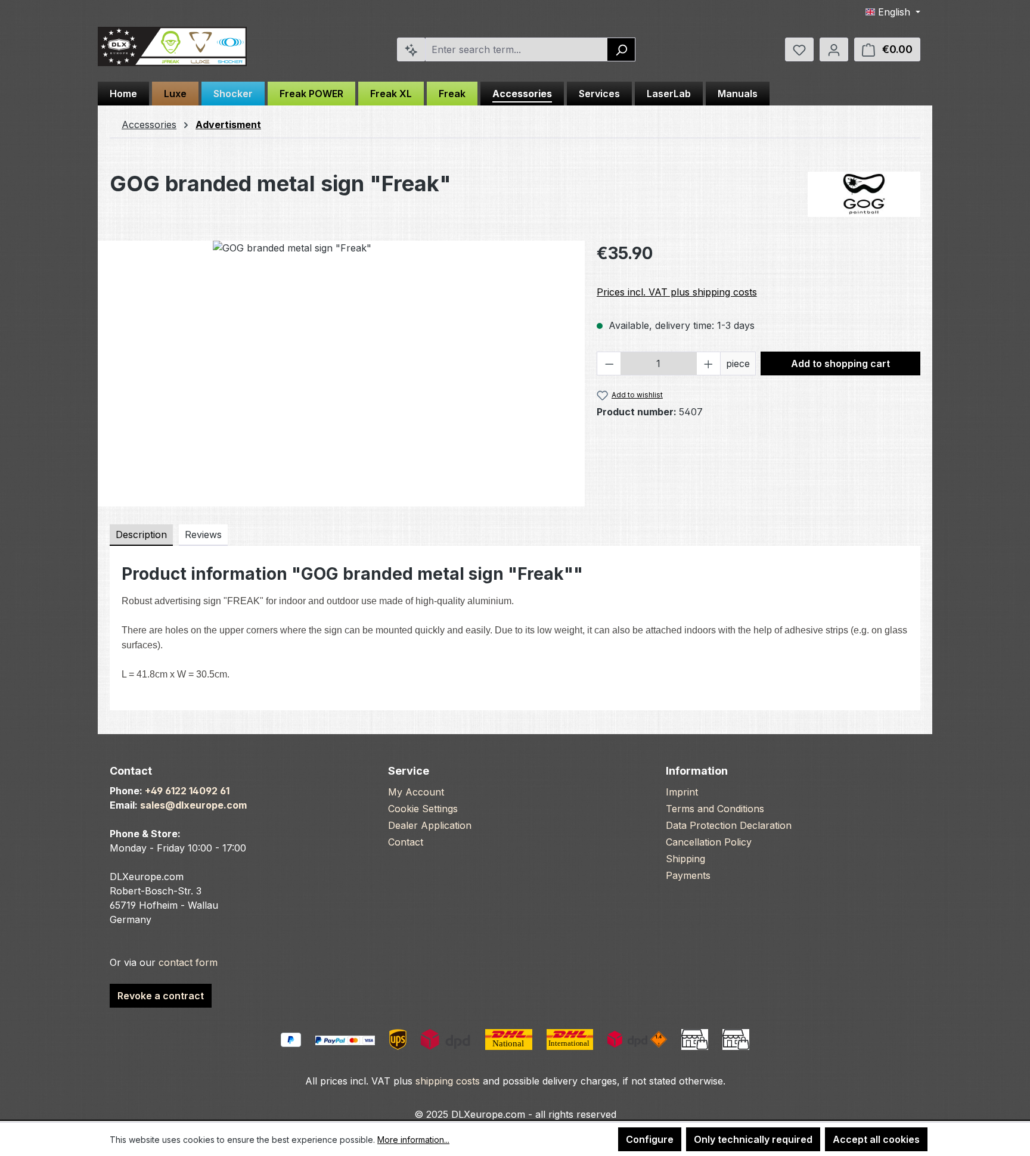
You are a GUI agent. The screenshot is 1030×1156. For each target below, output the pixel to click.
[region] (341, 369)
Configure (650, 1139)
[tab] (141, 535)
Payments (688, 875)
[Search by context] (411, 49)
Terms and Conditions (715, 809)
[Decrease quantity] (609, 363)
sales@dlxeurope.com (193, 805)
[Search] (621, 49)
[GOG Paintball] (864, 194)
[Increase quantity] (708, 363)
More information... (413, 1140)
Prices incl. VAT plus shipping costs (677, 292)
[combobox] (517, 49)
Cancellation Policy (709, 842)
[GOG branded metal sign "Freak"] (341, 369)
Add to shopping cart (840, 363)
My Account (416, 792)
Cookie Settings (423, 809)
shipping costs (447, 1081)
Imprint (682, 792)
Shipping (685, 859)
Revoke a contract (160, 996)
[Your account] (834, 49)
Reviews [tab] (203, 534)
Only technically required (753, 1139)
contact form (188, 962)
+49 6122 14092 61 (187, 791)
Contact (405, 842)
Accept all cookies (876, 1139)
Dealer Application (429, 825)
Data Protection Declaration (729, 825)
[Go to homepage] (172, 46)
